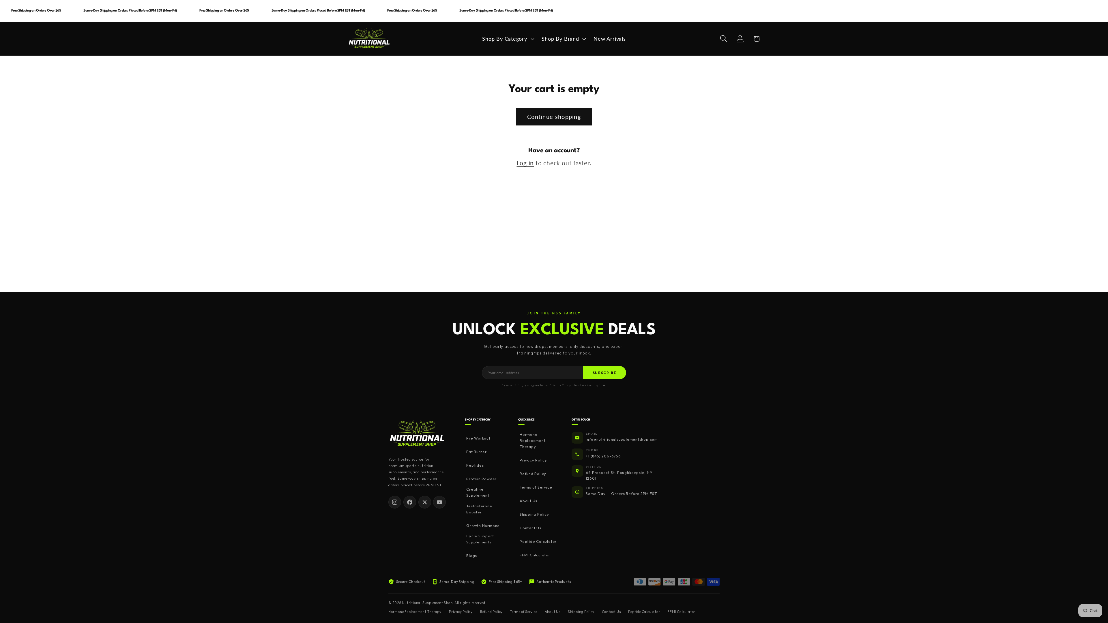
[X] (424, 502)
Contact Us (530, 528)
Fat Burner (476, 451)
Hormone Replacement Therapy (533, 440)
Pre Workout (478, 438)
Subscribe (605, 373)
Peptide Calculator (538, 541)
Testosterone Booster (479, 509)
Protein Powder (481, 478)
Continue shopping (554, 116)
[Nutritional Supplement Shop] (417, 433)
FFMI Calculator (535, 555)
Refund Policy (533, 473)
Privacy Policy (533, 460)
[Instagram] (394, 502)
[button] (507, 38)
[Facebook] (409, 502)
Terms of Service (536, 487)
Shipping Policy (534, 514)
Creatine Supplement (477, 492)
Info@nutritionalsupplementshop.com (622, 439)
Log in (525, 162)
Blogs (471, 555)
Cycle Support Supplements (480, 539)
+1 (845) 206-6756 (603, 456)
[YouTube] (439, 502)
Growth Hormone (483, 525)
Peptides (475, 465)
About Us (528, 500)
